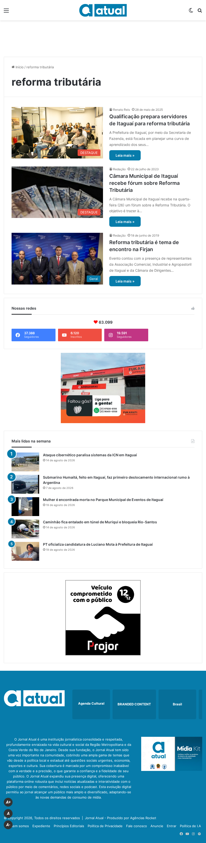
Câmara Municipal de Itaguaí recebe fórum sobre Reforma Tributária (144, 183)
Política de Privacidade (105, 826)
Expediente (41, 826)
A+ (8, 802)
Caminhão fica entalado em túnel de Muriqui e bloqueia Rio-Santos (100, 522)
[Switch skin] (190, 12)
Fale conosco (136, 826)
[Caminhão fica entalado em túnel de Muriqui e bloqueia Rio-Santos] (25, 529)
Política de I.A (190, 826)
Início (19, 67)
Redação (119, 169)
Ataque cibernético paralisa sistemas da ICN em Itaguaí (90, 455)
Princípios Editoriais (69, 826)
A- (8, 824)
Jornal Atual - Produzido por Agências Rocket (120, 818)
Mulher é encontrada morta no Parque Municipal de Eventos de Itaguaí (103, 499)
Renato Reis (121, 109)
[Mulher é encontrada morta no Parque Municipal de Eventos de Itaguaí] (25, 506)
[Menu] (6, 12)
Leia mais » (125, 155)
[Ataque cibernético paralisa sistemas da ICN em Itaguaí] (25, 462)
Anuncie (156, 826)
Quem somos (18, 826)
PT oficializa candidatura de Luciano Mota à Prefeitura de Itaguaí (98, 544)
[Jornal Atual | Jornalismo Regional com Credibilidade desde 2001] (103, 10)
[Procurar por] (199, 12)
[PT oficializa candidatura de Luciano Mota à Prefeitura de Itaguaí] (25, 551)
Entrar (171, 826)
